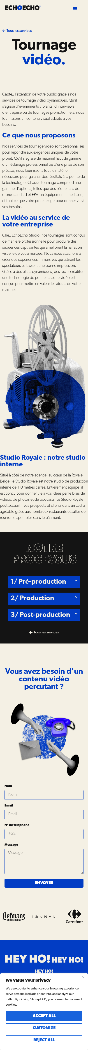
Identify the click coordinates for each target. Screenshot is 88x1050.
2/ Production (32, 598)
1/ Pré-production (38, 581)
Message (11, 845)
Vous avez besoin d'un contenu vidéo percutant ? (44, 679)
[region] (44, 1011)
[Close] (83, 977)
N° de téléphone (17, 825)
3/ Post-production (40, 615)
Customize (44, 1028)
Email (9, 805)
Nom (8, 786)
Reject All (44, 1040)
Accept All (44, 1016)
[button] (75, 8)
